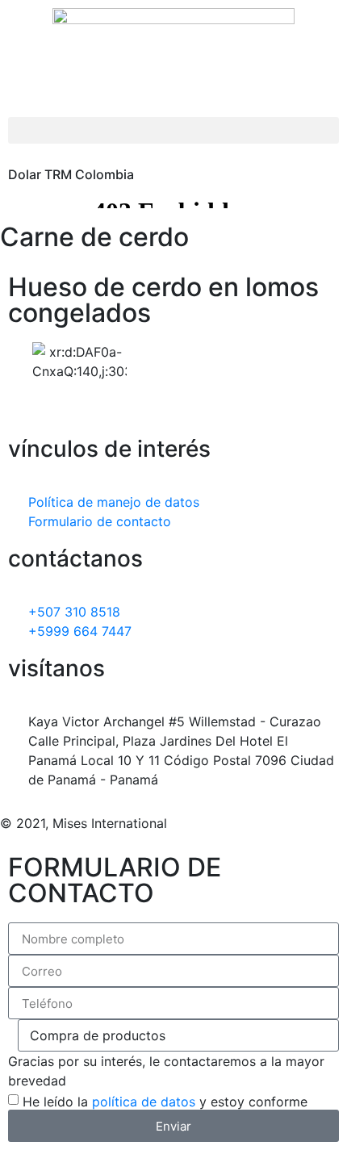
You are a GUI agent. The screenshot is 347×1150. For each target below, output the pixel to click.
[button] (173, 130)
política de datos (143, 1102)
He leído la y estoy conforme (165, 1102)
